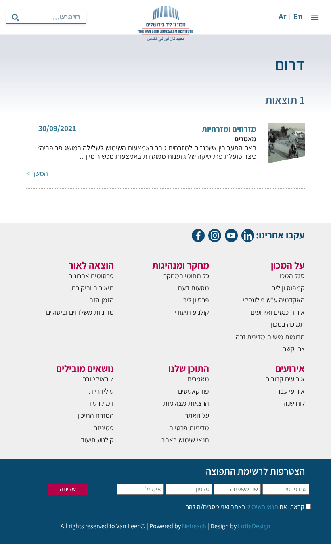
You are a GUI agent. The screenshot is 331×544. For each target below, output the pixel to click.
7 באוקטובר (98, 379)
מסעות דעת (193, 287)
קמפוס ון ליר (288, 287)
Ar (283, 17)
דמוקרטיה (100, 403)
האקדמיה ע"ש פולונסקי (274, 299)
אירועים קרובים (285, 379)
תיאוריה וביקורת (92, 287)
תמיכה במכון (288, 324)
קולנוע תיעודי (191, 312)
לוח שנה (294, 403)
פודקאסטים (193, 391)
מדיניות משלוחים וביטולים (80, 312)
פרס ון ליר (196, 299)
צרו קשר (294, 348)
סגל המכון (291, 275)
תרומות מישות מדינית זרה (270, 336)
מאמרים (198, 379)
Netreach (194, 526)
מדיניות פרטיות (189, 427)
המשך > (37, 173)
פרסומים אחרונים (91, 275)
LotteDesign (254, 526)
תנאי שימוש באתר (185, 439)
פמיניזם (103, 427)
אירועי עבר (291, 391)
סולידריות (101, 391)
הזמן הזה (101, 299)
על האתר (197, 415)
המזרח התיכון (96, 415)
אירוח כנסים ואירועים (278, 312)
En (298, 17)
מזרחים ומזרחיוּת (229, 129)
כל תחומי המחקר (186, 275)
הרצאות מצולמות (186, 403)
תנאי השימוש (261, 506)
